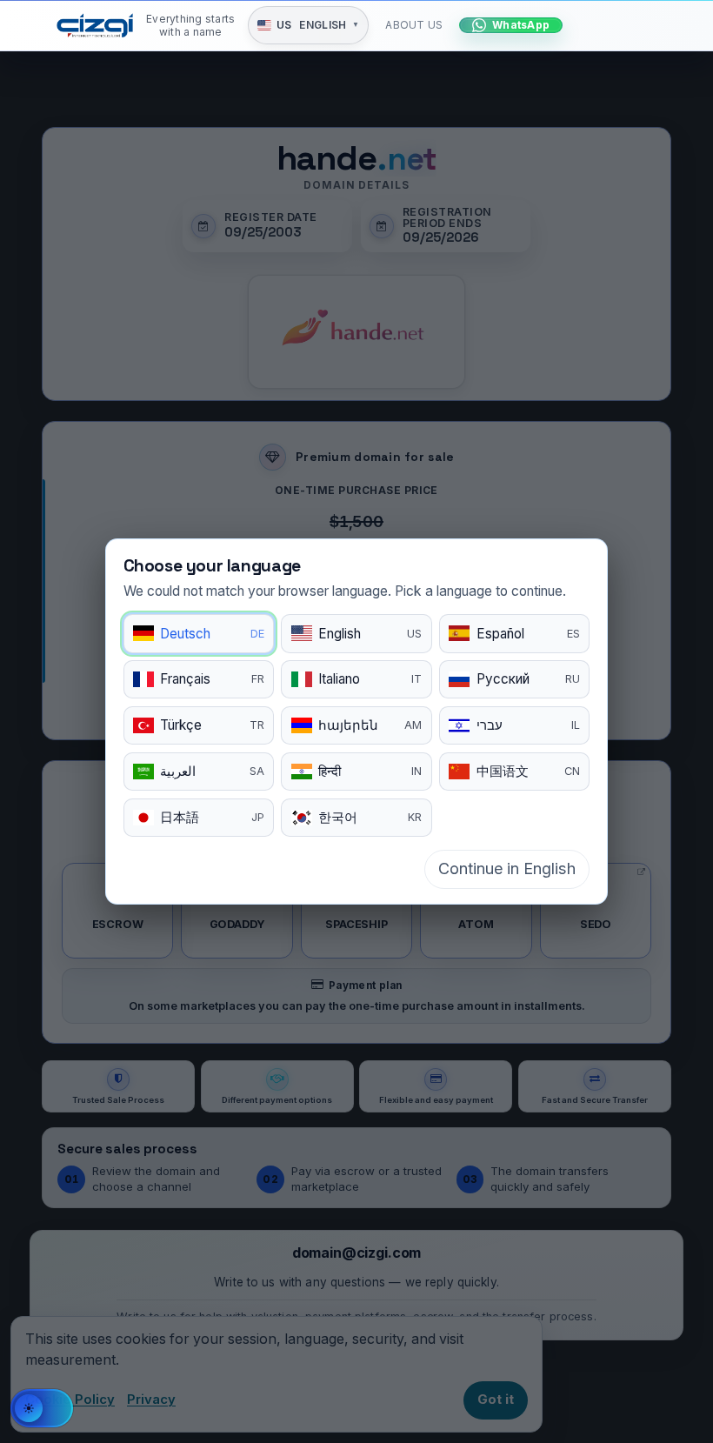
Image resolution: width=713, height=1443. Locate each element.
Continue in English (507, 868)
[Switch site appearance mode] (41, 1408)
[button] (308, 25)
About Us (414, 24)
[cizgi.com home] (95, 25)
